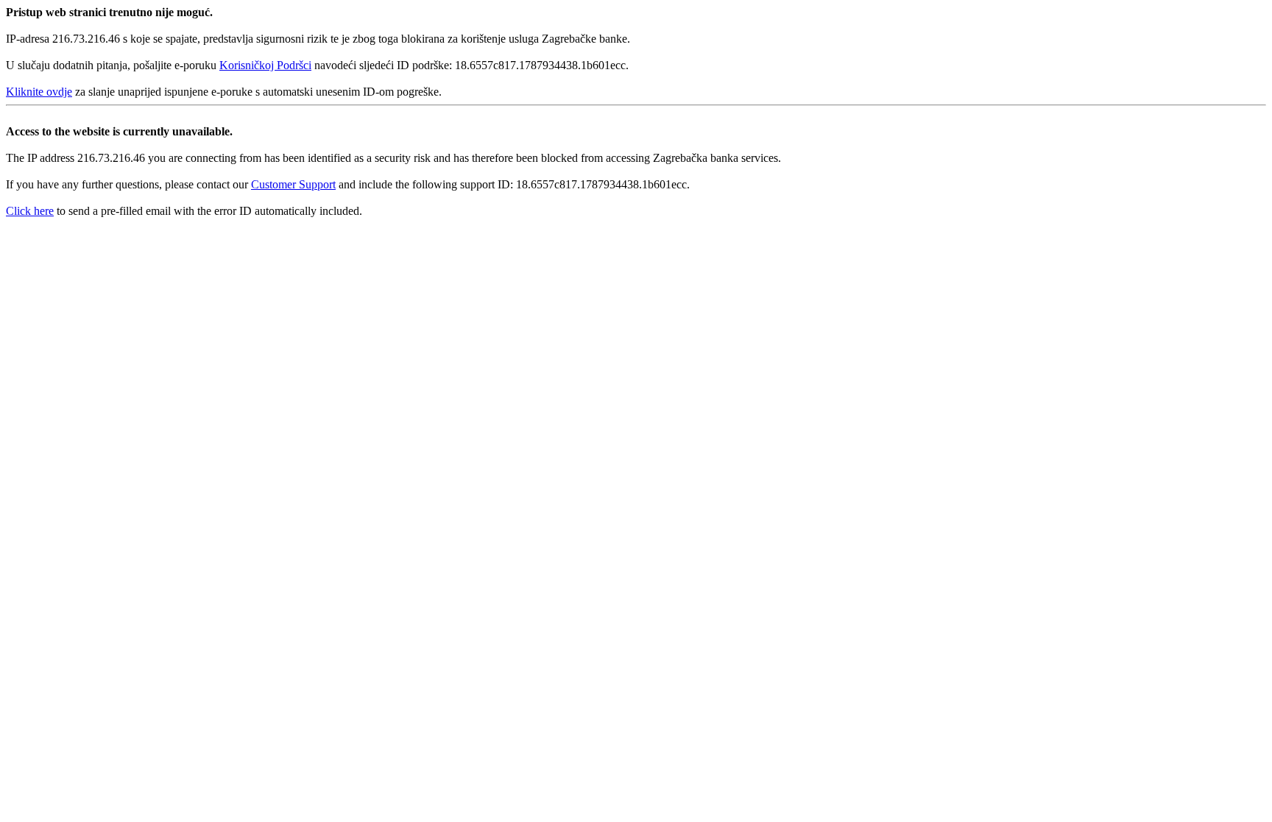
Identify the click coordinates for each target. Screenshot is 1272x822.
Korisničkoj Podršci (265, 65)
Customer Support (293, 184)
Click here (30, 211)
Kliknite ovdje (39, 91)
